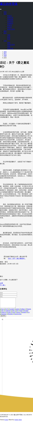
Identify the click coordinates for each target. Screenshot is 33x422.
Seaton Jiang (18, 419)
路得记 (9, 27)
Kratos (6, 419)
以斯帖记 (10, 23)
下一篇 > (3, 285)
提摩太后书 (11, 29)
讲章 (5, 14)
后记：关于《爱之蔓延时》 (17, 258)
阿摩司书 (10, 18)
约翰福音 (10, 19)
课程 (5, 31)
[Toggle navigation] (0, 9)
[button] (1, 283)
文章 (5, 41)
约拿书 (9, 25)
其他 (8, 43)
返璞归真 (10, 48)
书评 (8, 35)
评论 (5, 33)
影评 (8, 37)
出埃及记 (10, 21)
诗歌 (8, 46)
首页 (5, 12)
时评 (8, 39)
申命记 (9, 16)
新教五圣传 (11, 44)
